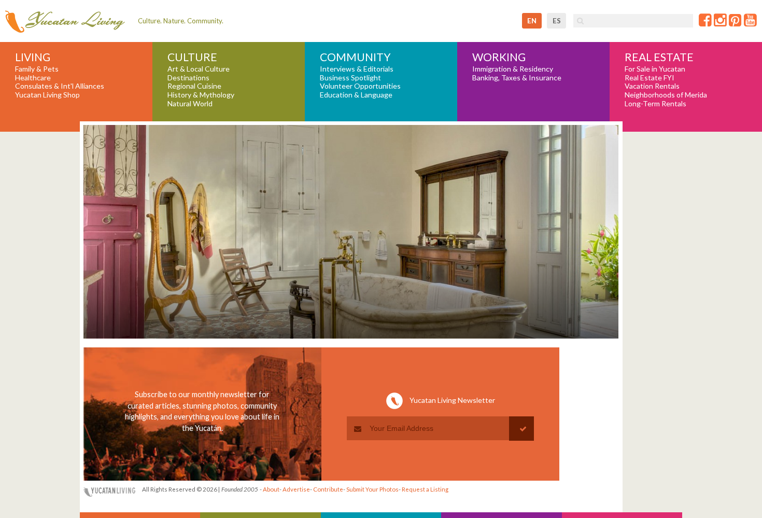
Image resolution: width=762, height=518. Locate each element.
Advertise (296, 489)
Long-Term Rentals (655, 104)
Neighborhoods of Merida (666, 95)
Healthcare (33, 78)
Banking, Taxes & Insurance (516, 78)
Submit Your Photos (372, 489)
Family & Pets (37, 69)
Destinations (188, 78)
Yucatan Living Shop (47, 95)
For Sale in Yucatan (655, 69)
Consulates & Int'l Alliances (59, 86)
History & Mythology (200, 95)
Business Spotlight (350, 78)
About (271, 489)
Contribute (328, 489)
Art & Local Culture (198, 69)
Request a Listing (425, 489)
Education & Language (356, 95)
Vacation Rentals (652, 86)
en (532, 21)
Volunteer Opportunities (360, 86)
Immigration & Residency (512, 69)
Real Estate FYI (649, 78)
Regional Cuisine (194, 86)
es (557, 21)
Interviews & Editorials (356, 69)
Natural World (190, 104)
